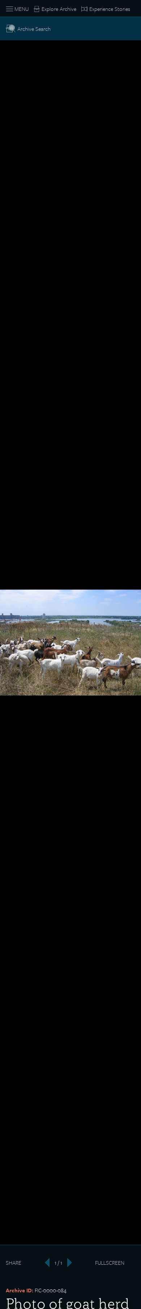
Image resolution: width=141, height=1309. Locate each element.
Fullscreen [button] (109, 1263)
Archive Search (34, 29)
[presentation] (45, 1262)
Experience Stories (109, 9)
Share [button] (13, 1263)
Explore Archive (59, 9)
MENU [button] (21, 9)
